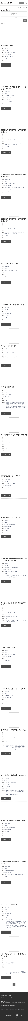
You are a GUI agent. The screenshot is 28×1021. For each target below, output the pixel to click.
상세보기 (4, 65)
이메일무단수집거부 (14, 998)
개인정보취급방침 (4, 998)
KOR (21, 3)
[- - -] (26, 3)
